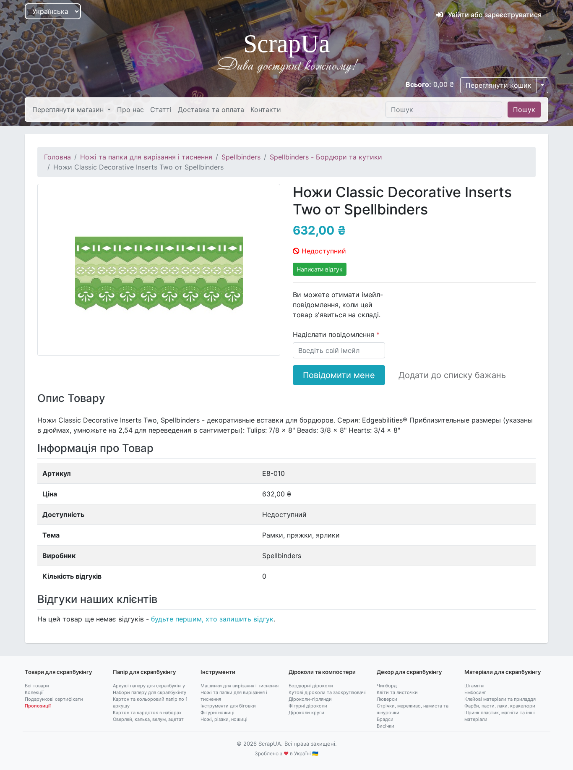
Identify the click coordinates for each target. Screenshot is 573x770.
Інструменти (218, 671)
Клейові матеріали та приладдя (500, 699)
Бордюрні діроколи (311, 686)
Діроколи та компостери (322, 671)
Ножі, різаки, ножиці (224, 719)
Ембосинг (475, 692)
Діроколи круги (306, 712)
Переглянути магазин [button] (69, 109)
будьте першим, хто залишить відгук (212, 619)
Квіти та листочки (397, 692)
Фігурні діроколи (308, 706)
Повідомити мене (339, 375)
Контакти (265, 109)
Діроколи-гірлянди (310, 699)
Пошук (524, 109)
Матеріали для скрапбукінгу (502, 671)
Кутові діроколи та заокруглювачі (327, 692)
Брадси (385, 719)
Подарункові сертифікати (54, 699)
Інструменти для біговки (228, 706)
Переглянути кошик (498, 85)
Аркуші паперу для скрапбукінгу (149, 686)
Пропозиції (38, 706)
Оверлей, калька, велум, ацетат (148, 719)
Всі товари (37, 686)
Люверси (387, 699)
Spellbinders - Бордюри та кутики (326, 157)
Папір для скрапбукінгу (144, 671)
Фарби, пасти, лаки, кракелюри (499, 706)
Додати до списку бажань (452, 375)
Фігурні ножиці (217, 712)
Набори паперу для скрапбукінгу (149, 692)
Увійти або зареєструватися (494, 14)
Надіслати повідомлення (334, 334)
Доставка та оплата (211, 109)
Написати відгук (320, 269)
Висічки (385, 726)
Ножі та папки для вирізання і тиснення (146, 157)
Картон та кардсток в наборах (147, 712)
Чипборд (387, 686)
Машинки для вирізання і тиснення (240, 686)
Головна (57, 157)
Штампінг (474, 686)
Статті (161, 109)
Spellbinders (240, 157)
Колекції (34, 692)
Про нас (130, 109)
